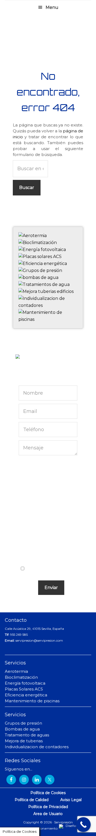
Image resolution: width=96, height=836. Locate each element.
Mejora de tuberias (24, 740)
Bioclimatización (21, 677)
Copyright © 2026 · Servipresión (48, 822)
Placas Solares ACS (24, 689)
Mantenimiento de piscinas (32, 700)
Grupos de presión (23, 723)
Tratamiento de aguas (27, 734)
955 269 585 (19, 635)
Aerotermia (16, 671)
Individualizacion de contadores (37, 746)
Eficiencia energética (26, 694)
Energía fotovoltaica (25, 683)
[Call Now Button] (83, 824)
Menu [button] (52, 7)
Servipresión (48, 35)
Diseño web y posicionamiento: (34, 828)
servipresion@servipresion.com (39, 640)
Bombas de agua (22, 729)
